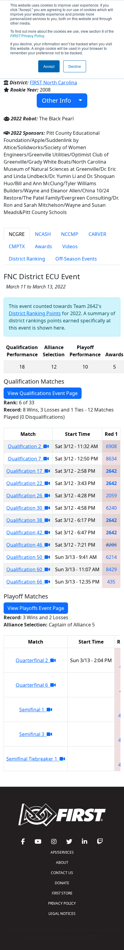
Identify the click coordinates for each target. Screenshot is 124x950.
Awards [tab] (43, 246)
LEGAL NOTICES (62, 913)
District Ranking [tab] (27, 258)
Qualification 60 (25, 569)
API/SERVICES (62, 852)
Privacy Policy (27, 35)
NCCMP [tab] (69, 234)
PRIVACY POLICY (62, 903)
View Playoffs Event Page (36, 608)
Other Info (59, 100)
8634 (111, 458)
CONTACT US (62, 872)
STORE (62, 893)
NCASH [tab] (43, 234)
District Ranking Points (35, 313)
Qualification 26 (25, 495)
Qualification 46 (25, 544)
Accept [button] (48, 66)
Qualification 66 (25, 581)
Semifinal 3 (33, 734)
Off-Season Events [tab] (76, 258)
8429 (111, 569)
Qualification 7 (25, 458)
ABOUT (62, 862)
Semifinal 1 (33, 709)
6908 (111, 446)
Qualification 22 (25, 483)
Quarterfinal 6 (33, 685)
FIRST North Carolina (53, 82)
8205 (111, 544)
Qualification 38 (25, 520)
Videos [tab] (70, 246)
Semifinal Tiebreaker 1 (33, 758)
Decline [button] (74, 66)
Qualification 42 (25, 532)
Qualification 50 (25, 557)
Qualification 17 (25, 471)
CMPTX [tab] (17, 246)
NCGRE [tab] (17, 234)
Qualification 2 (25, 446)
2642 (111, 471)
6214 (111, 557)
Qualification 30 (25, 508)
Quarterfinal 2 (33, 660)
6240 (111, 508)
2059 (111, 495)
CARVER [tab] (97, 234)
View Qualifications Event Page (43, 393)
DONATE (62, 882)
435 (111, 581)
